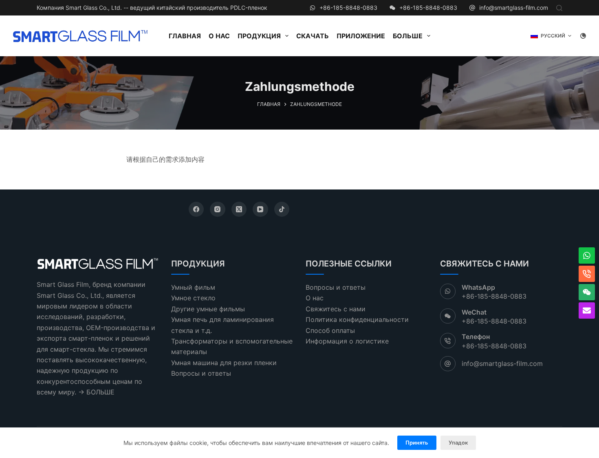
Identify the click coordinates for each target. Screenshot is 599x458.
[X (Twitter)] (239, 209)
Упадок (458, 442)
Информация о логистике (347, 341)
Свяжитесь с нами (336, 309)
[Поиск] (559, 8)
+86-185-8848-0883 (348, 7)
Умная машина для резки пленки (224, 363)
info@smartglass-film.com (513, 7)
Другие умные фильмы (208, 309)
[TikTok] (282, 209)
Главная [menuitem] (185, 36)
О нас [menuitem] (219, 36)
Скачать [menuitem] (312, 36)
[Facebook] (196, 209)
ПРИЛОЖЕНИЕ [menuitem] (361, 36)
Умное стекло (193, 298)
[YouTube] (260, 209)
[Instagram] (217, 209)
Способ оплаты (330, 330)
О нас (315, 298)
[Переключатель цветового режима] (583, 36)
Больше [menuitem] (408, 36)
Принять (416, 442)
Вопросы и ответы (201, 373)
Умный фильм (193, 287)
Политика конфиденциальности (357, 319)
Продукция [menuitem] (259, 36)
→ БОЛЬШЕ (96, 392)
